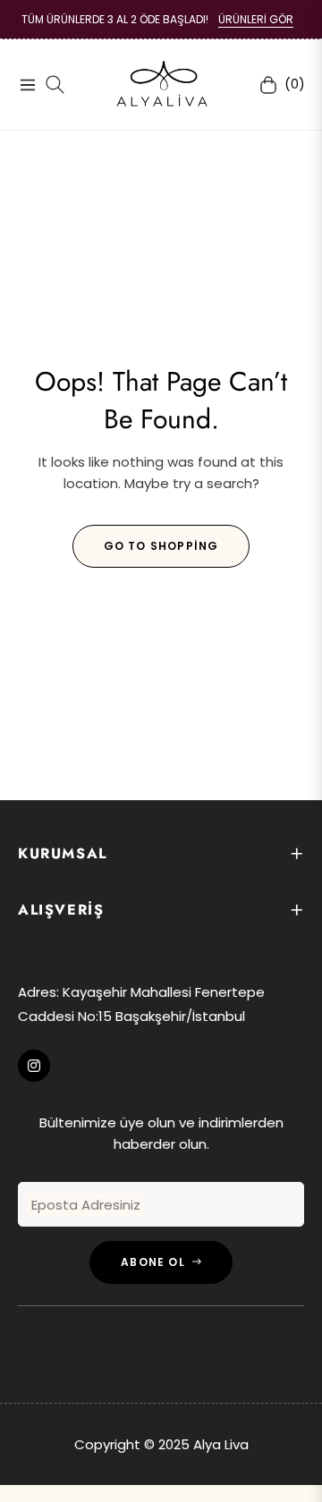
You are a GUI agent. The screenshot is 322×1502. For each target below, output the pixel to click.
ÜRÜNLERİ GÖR (255, 19)
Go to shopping (161, 545)
